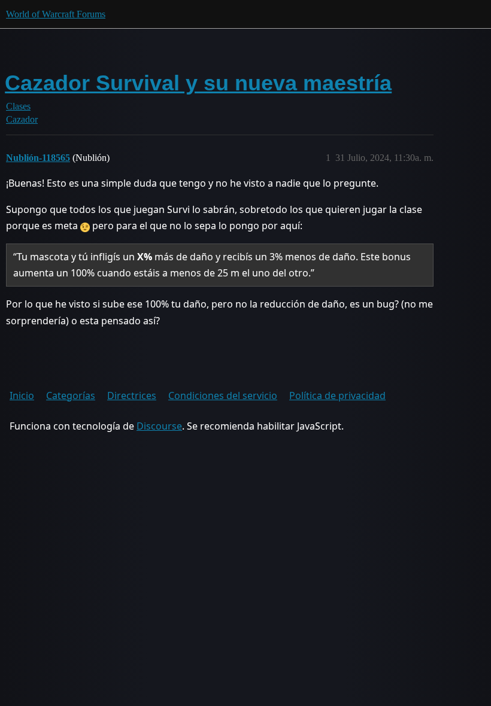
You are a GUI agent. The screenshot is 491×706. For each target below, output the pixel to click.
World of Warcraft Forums (55, 14)
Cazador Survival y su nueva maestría (198, 83)
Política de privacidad (337, 395)
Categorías (70, 395)
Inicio (22, 395)
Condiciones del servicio (222, 395)
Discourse (159, 426)
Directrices (131, 395)
